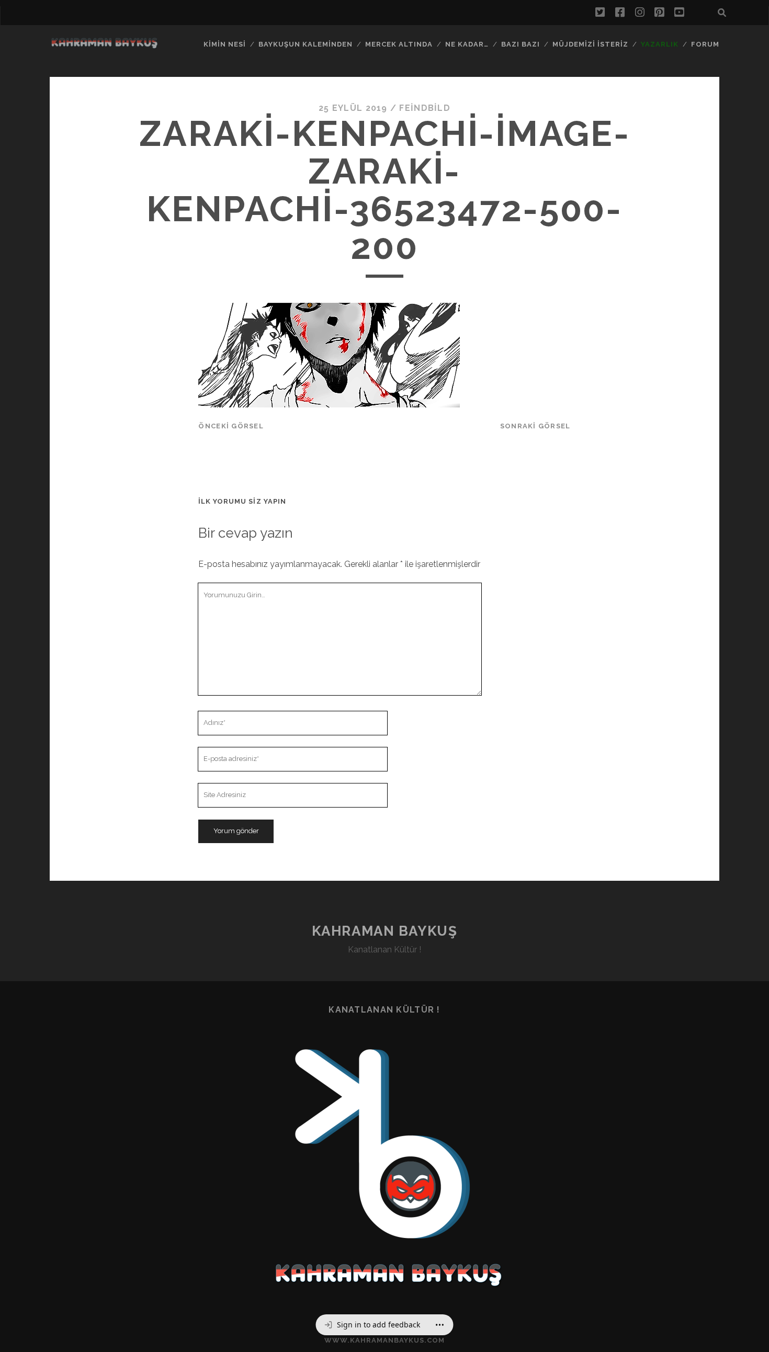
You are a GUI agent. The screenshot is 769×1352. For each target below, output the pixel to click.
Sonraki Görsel (535, 426)
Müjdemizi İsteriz (590, 44)
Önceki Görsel (231, 426)
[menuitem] (372, 1324)
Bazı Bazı (520, 44)
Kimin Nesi (224, 44)
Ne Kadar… (467, 44)
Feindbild (424, 108)
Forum (705, 44)
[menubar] (385, 1324)
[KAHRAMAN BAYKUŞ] (104, 45)
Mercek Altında (399, 44)
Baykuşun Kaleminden (305, 44)
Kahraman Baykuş (384, 931)
